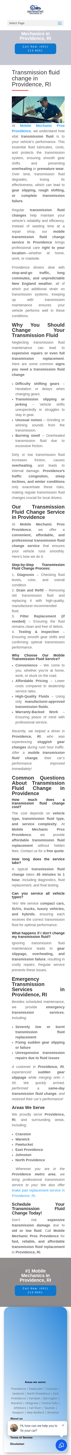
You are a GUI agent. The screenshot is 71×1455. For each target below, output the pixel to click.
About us (16, 1418)
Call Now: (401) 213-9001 (35, 48)
